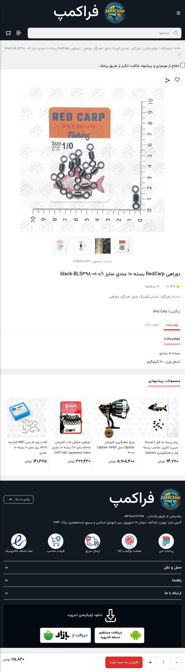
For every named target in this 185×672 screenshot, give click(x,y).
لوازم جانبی (150, 48)
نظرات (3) (152, 325)
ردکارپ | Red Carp (166, 311)
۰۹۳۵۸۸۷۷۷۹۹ (134, 516)
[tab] (172, 325)
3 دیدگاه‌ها (152, 287)
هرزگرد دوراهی (92, 48)
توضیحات (171, 325)
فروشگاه (166, 48)
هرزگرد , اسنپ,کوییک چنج (122, 48)
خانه (177, 48)
